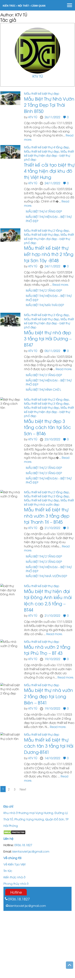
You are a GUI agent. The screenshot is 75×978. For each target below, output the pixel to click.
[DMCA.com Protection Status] (14, 832)
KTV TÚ (37, 76)
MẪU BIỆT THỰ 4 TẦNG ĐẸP (44, 211)
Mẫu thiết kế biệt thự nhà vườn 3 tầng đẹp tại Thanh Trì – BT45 (46, 515)
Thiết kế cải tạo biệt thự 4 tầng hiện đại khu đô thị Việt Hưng (49, 171)
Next (23, 789)
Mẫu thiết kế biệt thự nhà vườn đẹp (49, 502)
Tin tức (7, 871)
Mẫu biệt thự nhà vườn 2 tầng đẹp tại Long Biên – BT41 (48, 696)
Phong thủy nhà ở (15, 883)
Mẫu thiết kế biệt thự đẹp (41, 93)
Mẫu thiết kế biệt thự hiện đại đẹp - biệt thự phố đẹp (49, 155)
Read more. (60, 284)
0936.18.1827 (23, 845)
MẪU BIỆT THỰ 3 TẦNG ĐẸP (44, 375)
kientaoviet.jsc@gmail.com (30, 851)
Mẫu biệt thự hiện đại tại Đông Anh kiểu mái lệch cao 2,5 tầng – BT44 (48, 600)
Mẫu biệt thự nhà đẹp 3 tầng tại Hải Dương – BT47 (48, 338)
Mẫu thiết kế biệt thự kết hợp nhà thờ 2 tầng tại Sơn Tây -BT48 (48, 254)
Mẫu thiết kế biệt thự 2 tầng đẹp (46, 230)
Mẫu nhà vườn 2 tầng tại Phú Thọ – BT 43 (47, 650)
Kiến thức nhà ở (14, 877)
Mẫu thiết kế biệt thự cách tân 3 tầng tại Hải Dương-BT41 (48, 746)
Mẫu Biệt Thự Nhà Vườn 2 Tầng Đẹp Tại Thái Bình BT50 (49, 105)
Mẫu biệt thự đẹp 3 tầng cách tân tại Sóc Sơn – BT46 (47, 427)
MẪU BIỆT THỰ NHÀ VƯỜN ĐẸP (46, 576)
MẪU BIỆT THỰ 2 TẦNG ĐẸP (44, 290)
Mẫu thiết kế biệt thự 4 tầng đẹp (46, 147)
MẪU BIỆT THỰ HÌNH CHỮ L (43, 389)
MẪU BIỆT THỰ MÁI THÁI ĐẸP (45, 305)
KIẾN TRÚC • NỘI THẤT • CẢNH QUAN (24, 5)
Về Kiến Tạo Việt (14, 864)
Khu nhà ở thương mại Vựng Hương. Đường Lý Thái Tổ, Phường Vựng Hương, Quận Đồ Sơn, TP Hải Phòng (35, 819)
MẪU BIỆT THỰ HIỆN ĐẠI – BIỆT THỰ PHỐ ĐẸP (49, 219)
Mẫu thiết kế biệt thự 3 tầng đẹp (46, 315)
